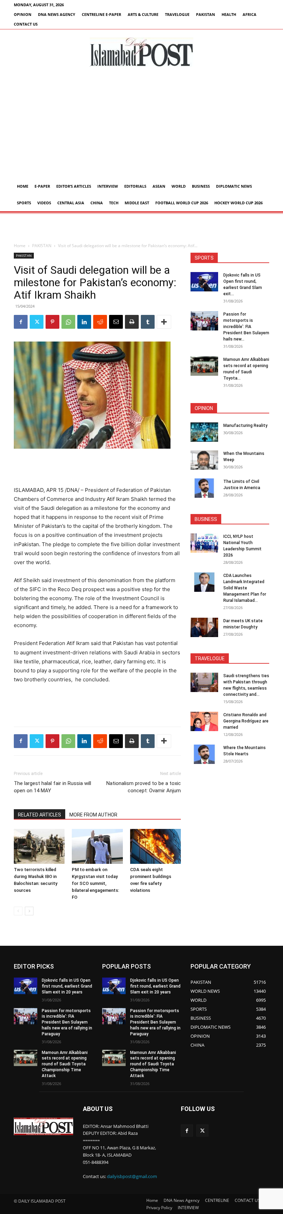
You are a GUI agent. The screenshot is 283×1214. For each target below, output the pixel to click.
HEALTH (229, 14)
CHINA (96, 202)
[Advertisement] (141, 126)
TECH (113, 202)
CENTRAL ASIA (70, 202)
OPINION (22, 14)
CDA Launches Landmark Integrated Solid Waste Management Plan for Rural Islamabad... (244, 588)
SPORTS (24, 202)
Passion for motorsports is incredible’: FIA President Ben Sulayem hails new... (246, 327)
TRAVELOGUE (177, 14)
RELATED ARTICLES (39, 815)
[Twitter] (36, 322)
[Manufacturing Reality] (204, 432)
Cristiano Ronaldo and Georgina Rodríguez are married (246, 721)
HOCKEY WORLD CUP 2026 (238, 202)
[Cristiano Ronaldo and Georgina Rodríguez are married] (204, 721)
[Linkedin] (84, 322)
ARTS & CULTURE (143, 14)
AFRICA (249, 14)
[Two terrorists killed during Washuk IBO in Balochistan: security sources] (39, 846)
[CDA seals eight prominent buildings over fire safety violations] (155, 846)
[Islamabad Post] (141, 52)
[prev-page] (18, 911)
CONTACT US (26, 24)
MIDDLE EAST (137, 202)
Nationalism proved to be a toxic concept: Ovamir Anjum (143, 787)
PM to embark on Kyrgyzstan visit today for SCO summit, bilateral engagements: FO (95, 883)
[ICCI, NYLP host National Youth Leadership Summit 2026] (204, 543)
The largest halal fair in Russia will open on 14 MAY (52, 787)
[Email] (116, 322)
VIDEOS (44, 202)
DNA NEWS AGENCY (56, 14)
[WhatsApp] (68, 322)
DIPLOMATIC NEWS (234, 186)
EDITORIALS (135, 186)
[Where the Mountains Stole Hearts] (204, 754)
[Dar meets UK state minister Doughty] (204, 627)
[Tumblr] (148, 322)
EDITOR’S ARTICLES (73, 186)
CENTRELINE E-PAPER (101, 14)
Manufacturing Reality (245, 425)
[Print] (132, 322)
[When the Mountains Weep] (204, 460)
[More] (164, 322)
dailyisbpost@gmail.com (132, 1176)
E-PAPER (42, 186)
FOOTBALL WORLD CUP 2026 (181, 202)
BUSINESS (201, 186)
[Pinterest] (52, 322)
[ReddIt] (100, 322)
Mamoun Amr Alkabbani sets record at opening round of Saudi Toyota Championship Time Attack (65, 1064)
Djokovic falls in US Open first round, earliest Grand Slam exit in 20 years (67, 986)
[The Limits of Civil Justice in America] (204, 488)
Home (22, 186)
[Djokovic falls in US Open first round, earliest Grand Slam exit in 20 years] (204, 281)
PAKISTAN (205, 14)
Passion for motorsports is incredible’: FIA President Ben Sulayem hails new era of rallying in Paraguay (67, 1022)
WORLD (179, 186)
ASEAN (159, 186)
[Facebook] (21, 322)
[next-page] (29, 911)
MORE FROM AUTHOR (93, 815)
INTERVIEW (107, 186)
